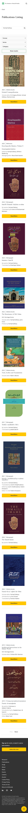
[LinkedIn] (3, 790)
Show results (14, 51)
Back (3, 9)
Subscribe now (14, 749)
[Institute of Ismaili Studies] (11, 3)
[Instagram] (7, 790)
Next (16, 732)
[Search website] (24, 28)
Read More (14, 102)
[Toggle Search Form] (26, 3)
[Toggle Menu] (24, 809)
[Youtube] (11, 790)
